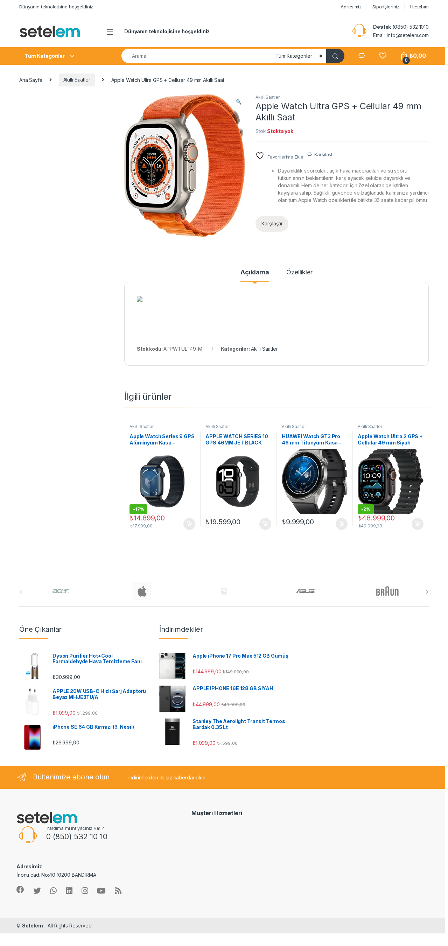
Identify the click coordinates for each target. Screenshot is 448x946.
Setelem (32, 926)
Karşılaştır (324, 154)
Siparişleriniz (385, 6)
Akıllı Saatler (76, 80)
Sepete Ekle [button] (186, 524)
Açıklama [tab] (254, 272)
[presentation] (427, 591)
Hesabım (419, 6)
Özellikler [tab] (299, 272)
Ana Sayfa (30, 80)
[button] (238, 102)
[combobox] (196, 56)
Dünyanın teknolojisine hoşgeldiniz (56, 6)
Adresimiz (351, 6)
